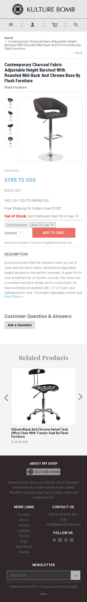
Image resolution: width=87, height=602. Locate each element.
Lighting (24, 531)
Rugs (24, 541)
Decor (24, 520)
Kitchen (24, 525)
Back (79, 53)
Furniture (24, 515)
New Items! (24, 547)
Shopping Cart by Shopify (59, 587)
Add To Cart (54, 233)
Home (8, 38)
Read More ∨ (14, 297)
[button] (6, 396)
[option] (43, 406)
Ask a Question (20, 325)
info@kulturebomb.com (63, 524)
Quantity (10, 233)
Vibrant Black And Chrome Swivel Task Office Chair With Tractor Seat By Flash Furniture (39, 433)
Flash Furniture (15, 87)
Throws (24, 536)
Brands (24, 552)
